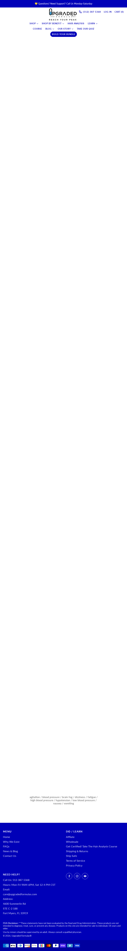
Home (6, 836)
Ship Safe (71, 855)
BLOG (48, 29)
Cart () (119, 12)
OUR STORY (64, 29)
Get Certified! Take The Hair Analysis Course (91, 846)
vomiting (69, 803)
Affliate (70, 836)
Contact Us (9, 855)
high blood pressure (41, 800)
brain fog (67, 797)
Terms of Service (75, 860)
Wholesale (72, 841)
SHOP (33, 23)
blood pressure (51, 797)
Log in (108, 12)
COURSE (37, 29)
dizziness (80, 797)
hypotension (63, 800)
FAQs (6, 846)
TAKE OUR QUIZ (85, 29)
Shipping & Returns (77, 851)
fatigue (92, 797)
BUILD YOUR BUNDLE (63, 34)
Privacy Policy (74, 865)
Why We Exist (11, 841)
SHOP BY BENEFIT (52, 23)
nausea (57, 803)
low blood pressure (84, 800)
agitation (35, 797)
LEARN (91, 23)
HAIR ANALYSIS (76, 23)
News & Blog (10, 851)
